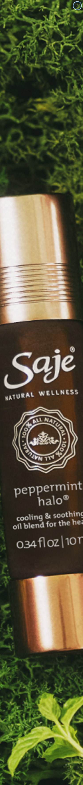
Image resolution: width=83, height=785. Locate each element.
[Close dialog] (77, 6)
